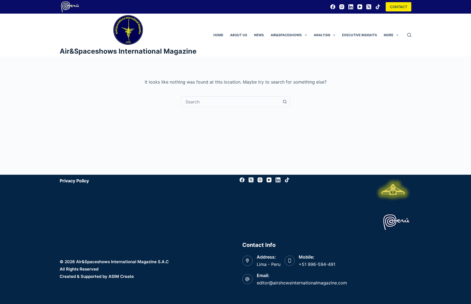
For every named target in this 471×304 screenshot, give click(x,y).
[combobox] (230, 101)
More (388, 35)
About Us (238, 35)
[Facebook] (332, 6)
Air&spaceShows (286, 35)
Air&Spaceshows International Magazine (128, 51)
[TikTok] (377, 6)
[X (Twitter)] (368, 6)
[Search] (409, 35)
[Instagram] (341, 6)
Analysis (322, 35)
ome (218, 35)
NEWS (259, 35)
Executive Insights (359, 35)
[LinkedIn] (350, 6)
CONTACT (398, 7)
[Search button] (284, 102)
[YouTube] (359, 6)
